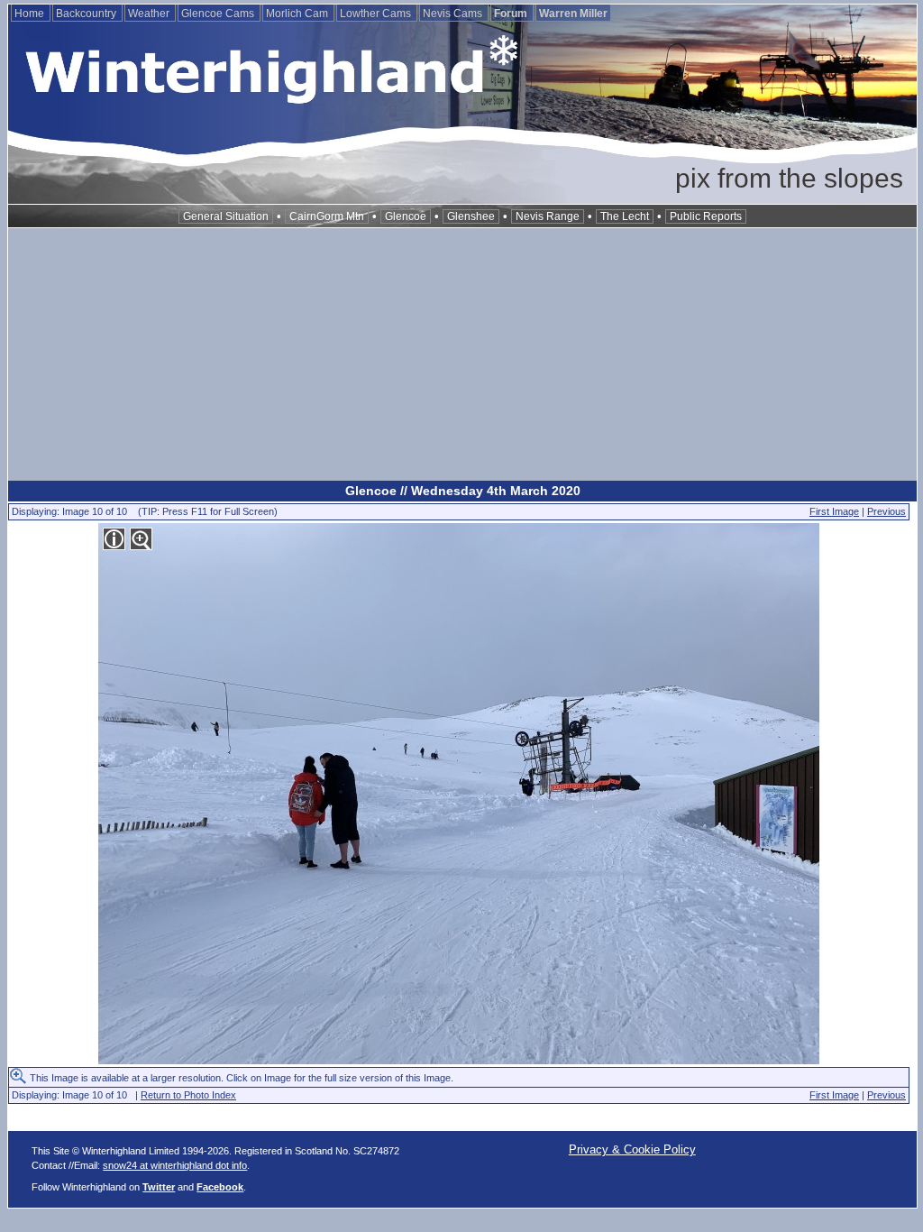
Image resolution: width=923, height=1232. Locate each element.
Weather (150, 13)
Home (30, 13)
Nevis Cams (454, 13)
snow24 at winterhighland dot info (175, 1165)
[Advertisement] (462, 354)
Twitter (158, 1186)
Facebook (219, 1186)
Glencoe (405, 216)
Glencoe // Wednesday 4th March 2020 (462, 490)
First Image (834, 511)
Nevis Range (548, 216)
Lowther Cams (377, 13)
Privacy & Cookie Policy (632, 1149)
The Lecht (624, 216)
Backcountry (87, 13)
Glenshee (471, 216)
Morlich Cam (298, 13)
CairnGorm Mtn (326, 216)
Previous (886, 511)
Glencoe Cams (219, 13)
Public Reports (706, 216)
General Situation (226, 216)
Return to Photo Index (188, 1094)
